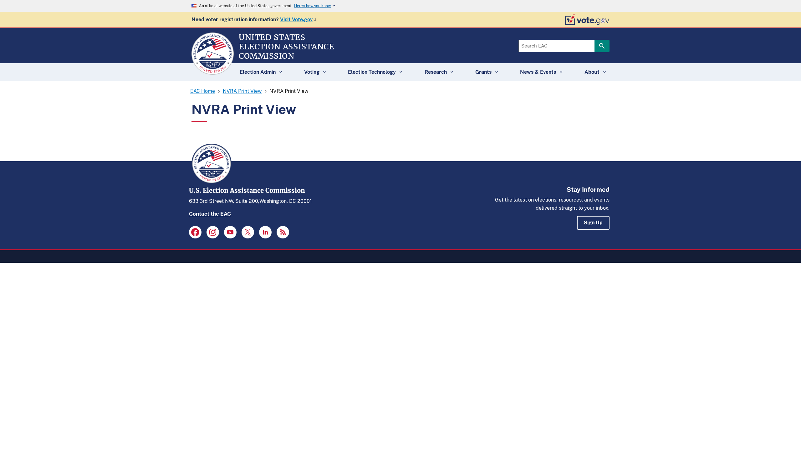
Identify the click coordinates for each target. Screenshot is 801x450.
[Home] (212, 72)
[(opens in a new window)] (195, 232)
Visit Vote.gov (296, 19)
